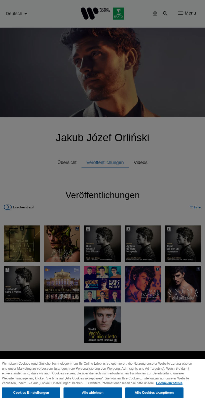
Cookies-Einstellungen (31, 392)
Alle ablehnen (93, 392)
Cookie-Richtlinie (169, 383)
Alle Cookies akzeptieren (154, 392)
